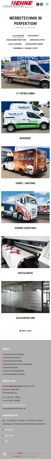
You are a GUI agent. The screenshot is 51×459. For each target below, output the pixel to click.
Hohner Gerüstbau (25, 228)
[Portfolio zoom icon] (22, 72)
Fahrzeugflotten (37, 40)
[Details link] (29, 72)
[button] (4, 454)
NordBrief (25, 138)
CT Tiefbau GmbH (25, 93)
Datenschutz (9, 435)
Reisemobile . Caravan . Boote (25, 48)
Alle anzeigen (18, 36)
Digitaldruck (33, 36)
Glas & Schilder (15, 44)
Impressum (8, 430)
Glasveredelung (25, 318)
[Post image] (25, 72)
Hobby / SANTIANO (25, 183)
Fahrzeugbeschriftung (16, 40)
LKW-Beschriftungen (34, 44)
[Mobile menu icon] (47, 4)
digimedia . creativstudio (30, 456)
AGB (6, 441)
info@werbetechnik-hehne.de (14, 405)
